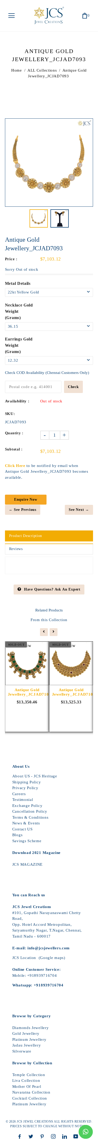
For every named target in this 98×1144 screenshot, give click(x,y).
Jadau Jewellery (26, 1045)
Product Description (25, 536)
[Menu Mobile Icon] (11, 16)
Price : (11, 259)
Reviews (16, 549)
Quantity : (14, 433)
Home (16, 70)
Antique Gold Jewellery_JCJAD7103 (27, 692)
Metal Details (18, 283)
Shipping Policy (26, 782)
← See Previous (22, 510)
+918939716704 (42, 975)
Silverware (21, 1051)
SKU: (10, 414)
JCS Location (24, 958)
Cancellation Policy (29, 811)
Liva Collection (26, 1080)
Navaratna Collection (31, 1092)
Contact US (22, 829)
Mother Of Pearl (26, 1086)
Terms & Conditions (30, 817)
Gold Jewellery (25, 1033)
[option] (49, 162)
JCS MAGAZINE (27, 864)
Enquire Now (25, 499)
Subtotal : (14, 449)
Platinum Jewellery (29, 1039)
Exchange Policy (27, 806)
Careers (19, 794)
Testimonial (22, 800)
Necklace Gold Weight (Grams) (19, 311)
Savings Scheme (27, 841)
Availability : (17, 401)
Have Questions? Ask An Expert (52, 589)
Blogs (17, 835)
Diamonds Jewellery (30, 1028)
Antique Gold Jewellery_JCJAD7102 (71, 692)
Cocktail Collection (29, 1098)
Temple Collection (28, 1075)
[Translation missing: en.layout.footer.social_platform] (21, 1136)
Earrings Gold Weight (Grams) (19, 345)
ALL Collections (42, 70)
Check (73, 387)
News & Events (26, 823)
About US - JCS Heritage (34, 776)
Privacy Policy (25, 788)
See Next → (79, 510)
